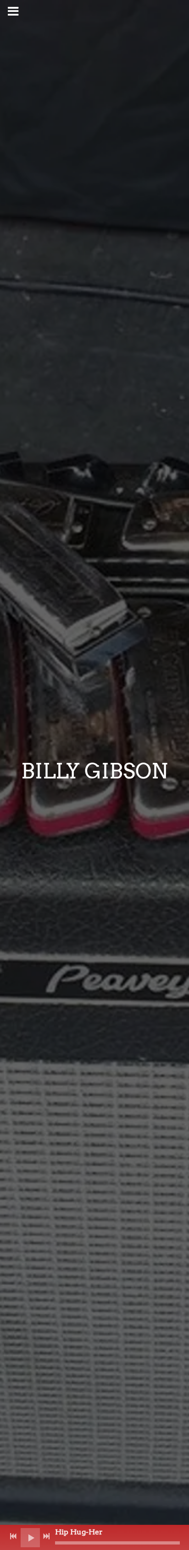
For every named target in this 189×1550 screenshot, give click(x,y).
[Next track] (46, 1536)
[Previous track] (13, 1536)
